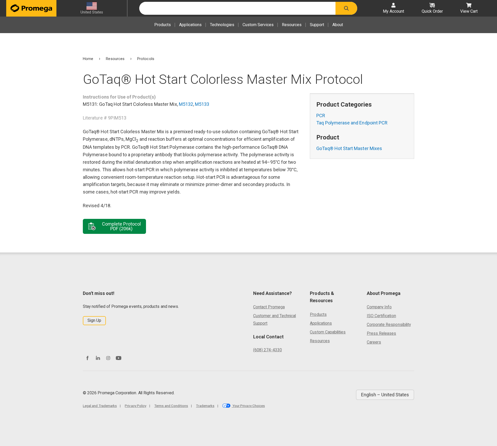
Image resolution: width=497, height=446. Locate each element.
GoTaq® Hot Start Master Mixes (349, 148)
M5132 (186, 104)
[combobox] (237, 8)
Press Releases (381, 333)
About (337, 24)
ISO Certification (381, 315)
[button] (346, 8)
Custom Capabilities (328, 332)
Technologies (222, 24)
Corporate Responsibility (389, 324)
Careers (374, 342)
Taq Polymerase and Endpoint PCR (352, 122)
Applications (190, 24)
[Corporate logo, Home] (31, 8)
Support (317, 24)
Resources (292, 24)
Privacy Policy (135, 406)
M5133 (202, 104)
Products (162, 24)
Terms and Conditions (171, 406)
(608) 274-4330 (267, 349)
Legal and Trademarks (100, 406)
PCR (320, 115)
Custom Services (258, 24)
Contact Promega (269, 306)
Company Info (379, 306)
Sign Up (94, 320)
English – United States (385, 394)
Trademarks (205, 406)
